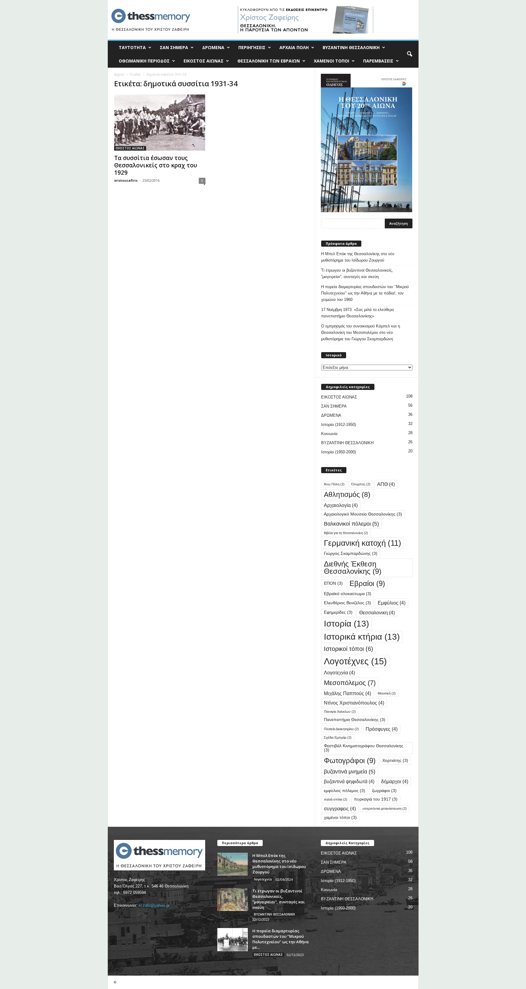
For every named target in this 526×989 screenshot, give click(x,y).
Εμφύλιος (391, 602)
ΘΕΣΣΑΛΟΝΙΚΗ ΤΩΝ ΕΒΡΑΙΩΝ (268, 61)
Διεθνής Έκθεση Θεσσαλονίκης (352, 567)
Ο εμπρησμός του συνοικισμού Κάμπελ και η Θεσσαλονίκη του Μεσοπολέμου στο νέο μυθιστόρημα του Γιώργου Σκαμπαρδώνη (360, 332)
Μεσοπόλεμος (350, 683)
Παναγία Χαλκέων (340, 711)
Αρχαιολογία (341, 505)
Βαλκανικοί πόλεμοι (351, 523)
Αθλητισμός (347, 494)
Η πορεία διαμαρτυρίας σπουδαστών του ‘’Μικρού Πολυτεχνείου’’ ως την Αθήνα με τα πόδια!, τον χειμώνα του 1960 (365, 293)
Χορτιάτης (395, 760)
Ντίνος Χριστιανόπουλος (354, 702)
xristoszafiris (126, 180)
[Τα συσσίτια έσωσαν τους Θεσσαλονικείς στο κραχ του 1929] (159, 123)
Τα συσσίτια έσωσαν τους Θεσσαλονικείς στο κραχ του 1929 (155, 165)
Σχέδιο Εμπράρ (338, 737)
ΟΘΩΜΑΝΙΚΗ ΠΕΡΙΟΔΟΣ (144, 61)
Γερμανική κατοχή (362, 543)
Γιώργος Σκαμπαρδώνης (350, 553)
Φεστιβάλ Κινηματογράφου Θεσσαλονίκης (363, 748)
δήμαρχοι (394, 781)
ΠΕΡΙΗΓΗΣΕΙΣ (251, 47)
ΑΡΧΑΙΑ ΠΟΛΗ (294, 47)
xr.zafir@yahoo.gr (154, 905)
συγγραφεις (340, 808)
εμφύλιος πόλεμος (344, 790)
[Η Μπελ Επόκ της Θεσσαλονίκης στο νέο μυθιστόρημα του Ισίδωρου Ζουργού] (232, 864)
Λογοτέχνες (355, 661)
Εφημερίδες (338, 612)
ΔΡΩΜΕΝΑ (213, 47)
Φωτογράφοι (350, 760)
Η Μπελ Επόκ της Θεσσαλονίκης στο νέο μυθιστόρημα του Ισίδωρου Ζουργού (357, 257)
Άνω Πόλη (334, 484)
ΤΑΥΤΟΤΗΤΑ (132, 47)
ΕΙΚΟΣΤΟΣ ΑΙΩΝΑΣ (203, 61)
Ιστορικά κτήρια (362, 636)
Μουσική (387, 693)
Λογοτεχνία (339, 672)
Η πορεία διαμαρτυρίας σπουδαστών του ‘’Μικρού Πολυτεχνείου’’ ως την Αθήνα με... (280, 939)
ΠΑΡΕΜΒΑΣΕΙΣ (378, 61)
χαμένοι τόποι (340, 817)
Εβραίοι (367, 583)
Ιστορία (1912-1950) (338, 424)
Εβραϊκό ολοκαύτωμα (347, 593)
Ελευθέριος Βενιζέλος (347, 603)
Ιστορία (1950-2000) (338, 452)
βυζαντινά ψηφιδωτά (349, 781)
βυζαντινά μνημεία (349, 771)
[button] (409, 54)
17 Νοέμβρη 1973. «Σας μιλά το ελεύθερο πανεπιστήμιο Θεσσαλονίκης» (357, 312)
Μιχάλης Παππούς (347, 693)
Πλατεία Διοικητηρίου (341, 729)
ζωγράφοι (384, 790)
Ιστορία (346, 623)
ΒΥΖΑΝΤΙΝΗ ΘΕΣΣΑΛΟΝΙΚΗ (351, 47)
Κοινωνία (329, 433)
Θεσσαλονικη (377, 612)
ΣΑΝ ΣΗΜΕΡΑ (174, 47)
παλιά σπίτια (335, 799)
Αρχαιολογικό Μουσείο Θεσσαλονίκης (363, 514)
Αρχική (119, 74)
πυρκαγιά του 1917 (376, 799)
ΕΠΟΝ (333, 583)
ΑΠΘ (386, 484)
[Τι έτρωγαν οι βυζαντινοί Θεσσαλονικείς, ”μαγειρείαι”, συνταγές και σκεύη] (232, 899)
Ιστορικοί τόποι (348, 648)
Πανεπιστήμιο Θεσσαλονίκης (354, 719)
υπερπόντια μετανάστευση (385, 808)
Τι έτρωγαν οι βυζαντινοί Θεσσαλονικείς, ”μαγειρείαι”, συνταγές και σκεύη (357, 273)
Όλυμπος (360, 484)
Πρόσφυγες (382, 729)
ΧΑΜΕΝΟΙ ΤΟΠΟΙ (331, 61)
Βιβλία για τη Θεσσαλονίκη (346, 533)
